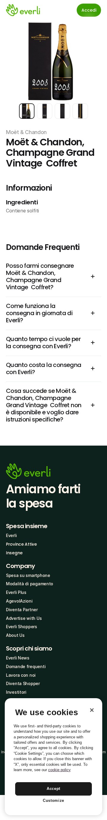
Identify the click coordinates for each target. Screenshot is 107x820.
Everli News (17, 657)
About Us (15, 635)
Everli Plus (16, 592)
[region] (53, 756)
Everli (11, 535)
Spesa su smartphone (28, 575)
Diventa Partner (22, 609)
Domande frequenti (25, 666)
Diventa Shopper (23, 683)
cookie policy (59, 770)
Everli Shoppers (21, 626)
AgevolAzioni (19, 600)
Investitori (16, 692)
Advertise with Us (24, 618)
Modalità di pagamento (29, 583)
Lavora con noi (21, 675)
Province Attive (21, 544)
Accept (53, 788)
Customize (53, 800)
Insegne (14, 553)
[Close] (91, 710)
